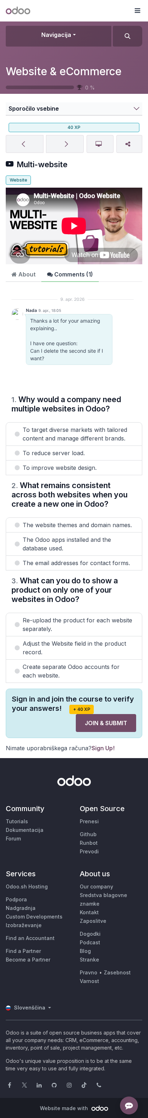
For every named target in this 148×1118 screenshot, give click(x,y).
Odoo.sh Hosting (27, 886)
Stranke (89, 959)
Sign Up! (103, 748)
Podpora (16, 899)
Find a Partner (23, 951)
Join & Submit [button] (106, 723)
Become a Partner (28, 959)
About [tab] (26, 274)
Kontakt (89, 912)
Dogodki (90, 934)
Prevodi (89, 851)
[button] (137, 10)
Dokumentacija (24, 830)
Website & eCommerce (63, 71)
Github (88, 834)
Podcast (90, 942)
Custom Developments (34, 917)
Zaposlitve (93, 921)
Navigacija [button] (56, 34)
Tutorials (17, 821)
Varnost (89, 981)
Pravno (88, 972)
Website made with (64, 1108)
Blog (85, 951)
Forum (13, 838)
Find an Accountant (30, 938)
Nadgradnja (21, 908)
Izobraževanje (24, 925)
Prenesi (89, 821)
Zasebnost (117, 972)
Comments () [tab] (73, 274)
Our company (96, 886)
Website (18, 180)
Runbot (89, 843)
